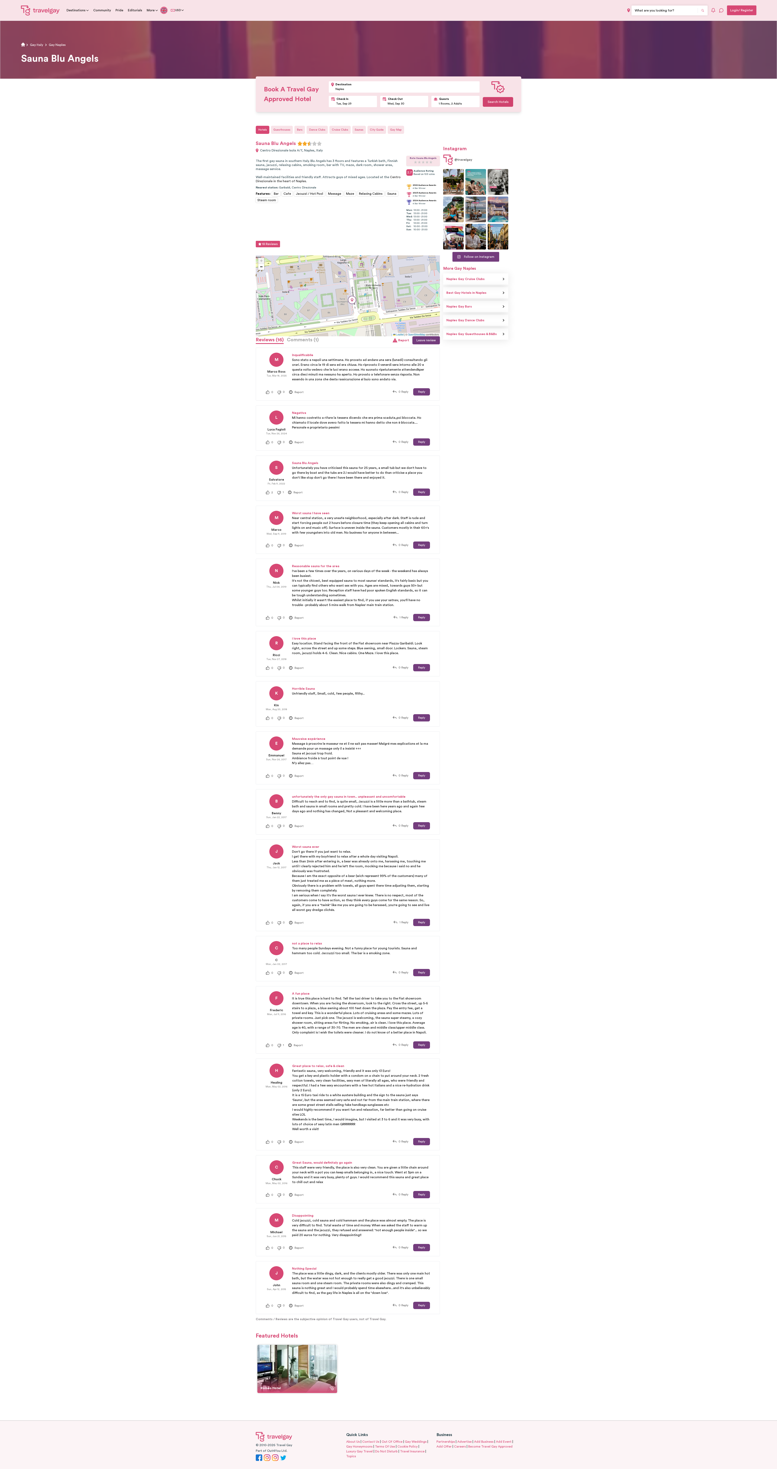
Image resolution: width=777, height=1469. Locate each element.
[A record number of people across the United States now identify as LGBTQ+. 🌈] (453, 237)
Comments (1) (303, 339)
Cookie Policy (407, 1446)
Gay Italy (36, 45)
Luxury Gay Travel (359, 1451)
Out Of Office (392, 1441)
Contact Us (370, 1441)
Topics (351, 1456)
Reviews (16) (270, 339)
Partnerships (445, 1441)
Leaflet (400, 334)
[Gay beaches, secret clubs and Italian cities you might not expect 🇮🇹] (475, 182)
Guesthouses (281, 129)
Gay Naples (57, 45)
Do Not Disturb (386, 1451)
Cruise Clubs (340, 129)
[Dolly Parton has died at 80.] (498, 182)
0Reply (403, 391)
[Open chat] (721, 10)
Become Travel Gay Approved (490, 1446)
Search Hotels (498, 102)
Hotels (262, 129)
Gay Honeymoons (359, 1446)
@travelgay (463, 159)
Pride (119, 10)
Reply (421, 391)
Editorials (135, 10)
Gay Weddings (416, 1441)
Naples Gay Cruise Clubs (465, 279)
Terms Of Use (385, 1446)
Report (403, 340)
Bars (300, 129)
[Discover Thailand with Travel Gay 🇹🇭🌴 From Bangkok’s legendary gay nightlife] (453, 209)
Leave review (426, 340)
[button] (352, 300)
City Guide (377, 129)
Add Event (504, 1441)
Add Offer (444, 1446)
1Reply (403, 617)
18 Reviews (270, 244)
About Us (353, 1441)
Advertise (464, 1441)
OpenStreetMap (416, 334)
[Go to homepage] (40, 10)
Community (102, 10)
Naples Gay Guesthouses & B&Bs (471, 334)
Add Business (484, 1441)
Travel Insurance (412, 1451)
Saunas (359, 129)
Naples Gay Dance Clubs (465, 320)
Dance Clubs (317, 129)
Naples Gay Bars (459, 306)
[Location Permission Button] (628, 10)
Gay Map (396, 129)
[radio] (299, 143)
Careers (460, 1446)
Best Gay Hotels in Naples (466, 292)
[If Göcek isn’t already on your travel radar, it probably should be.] (453, 182)
